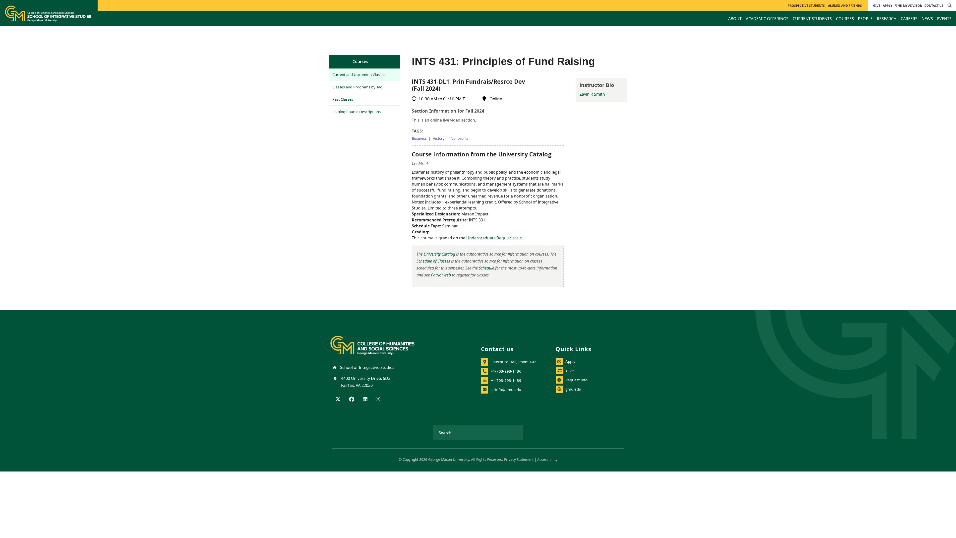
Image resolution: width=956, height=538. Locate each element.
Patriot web (441, 275)
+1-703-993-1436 (506, 371)
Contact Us (933, 5)
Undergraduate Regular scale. (494, 238)
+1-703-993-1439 (506, 380)
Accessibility (547, 459)
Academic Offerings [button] (767, 18)
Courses (360, 61)
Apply (887, 5)
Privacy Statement (519, 459)
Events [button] (944, 18)
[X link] (338, 399)
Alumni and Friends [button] (845, 5)
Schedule (486, 268)
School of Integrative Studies (366, 367)
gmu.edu (573, 389)
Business (419, 138)
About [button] (735, 18)
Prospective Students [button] (806, 5)
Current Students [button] (812, 18)
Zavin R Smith (592, 94)
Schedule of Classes (433, 261)
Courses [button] (845, 18)
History (438, 138)
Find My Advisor (908, 5)
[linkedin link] (365, 399)
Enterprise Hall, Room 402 (513, 361)
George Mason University (448, 459)
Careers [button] (909, 18)
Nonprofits (459, 138)
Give (876, 5)
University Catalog (439, 254)
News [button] (927, 18)
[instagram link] (378, 399)
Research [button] (886, 18)
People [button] (865, 18)
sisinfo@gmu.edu (506, 389)
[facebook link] (352, 399)
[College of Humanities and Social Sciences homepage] (377, 342)
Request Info (576, 379)
